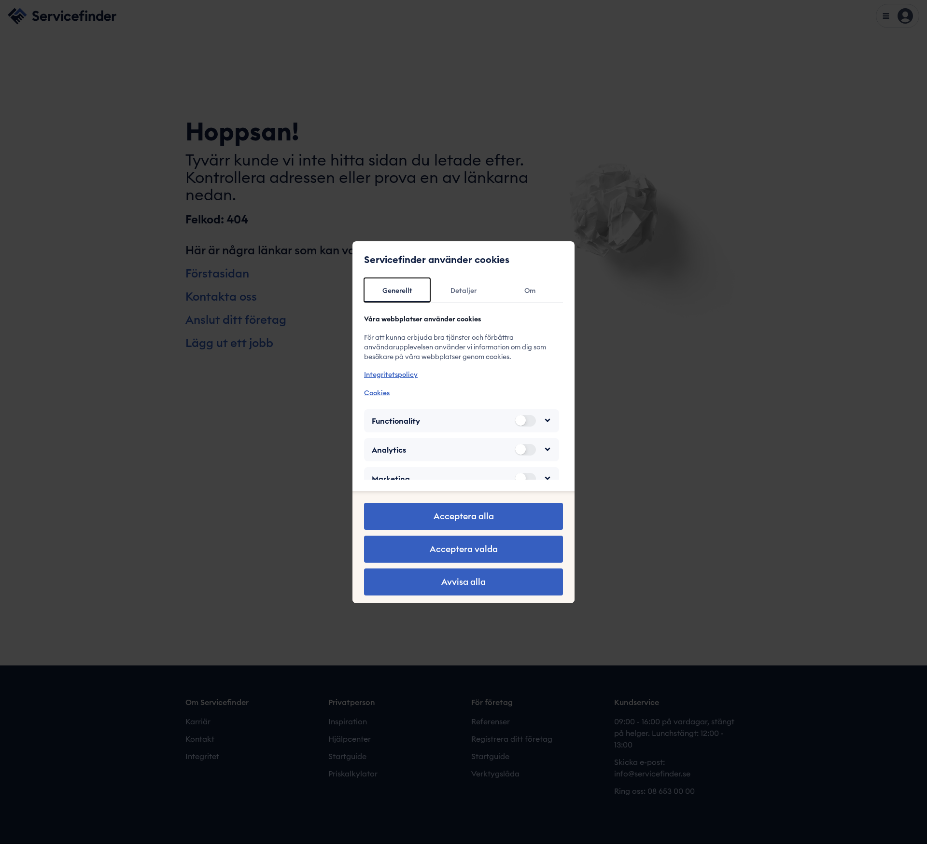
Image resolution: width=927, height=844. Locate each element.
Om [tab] (529, 290)
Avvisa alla (463, 581)
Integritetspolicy (391, 374)
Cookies (377, 392)
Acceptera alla (464, 516)
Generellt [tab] (397, 290)
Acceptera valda (464, 548)
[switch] (525, 420)
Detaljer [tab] (463, 290)
